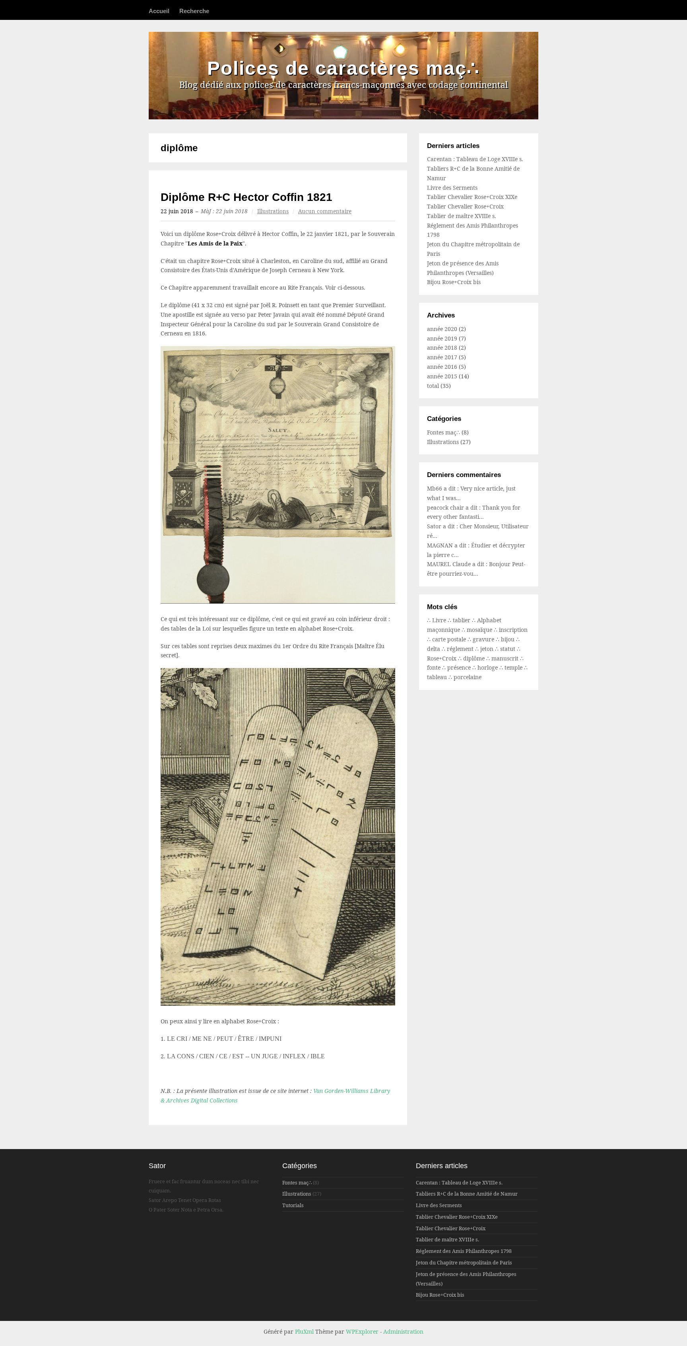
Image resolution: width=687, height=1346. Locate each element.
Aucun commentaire (324, 211)
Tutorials (293, 1205)
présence (459, 667)
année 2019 (442, 338)
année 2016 (442, 366)
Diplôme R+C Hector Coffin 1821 (246, 197)
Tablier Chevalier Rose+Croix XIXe (472, 197)
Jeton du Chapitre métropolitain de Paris (464, 1262)
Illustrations (273, 211)
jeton (487, 649)
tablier (462, 620)
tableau (437, 677)
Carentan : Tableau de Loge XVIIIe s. (475, 159)
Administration (403, 1331)
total (434, 386)
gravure (484, 639)
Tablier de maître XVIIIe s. (461, 216)
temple (514, 667)
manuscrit (505, 658)
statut (508, 649)
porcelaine (467, 677)
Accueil (159, 11)
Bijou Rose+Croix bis (454, 282)
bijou (508, 639)
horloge (488, 667)
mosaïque (480, 629)
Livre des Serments (452, 187)
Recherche (194, 11)
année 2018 (442, 347)
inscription (513, 629)
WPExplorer (362, 1331)
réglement (461, 649)
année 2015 (442, 376)
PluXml (304, 1331)
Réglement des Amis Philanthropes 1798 (464, 1251)
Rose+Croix (442, 658)
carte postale (450, 639)
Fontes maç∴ (443, 432)
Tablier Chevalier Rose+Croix (465, 206)
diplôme (474, 658)
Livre (440, 620)
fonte (434, 667)
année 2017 (442, 357)
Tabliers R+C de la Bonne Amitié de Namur (467, 1193)
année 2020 (442, 329)
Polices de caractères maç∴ (343, 68)
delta (434, 649)
